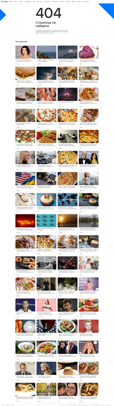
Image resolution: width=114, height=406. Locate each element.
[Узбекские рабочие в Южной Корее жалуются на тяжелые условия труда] (46, 266)
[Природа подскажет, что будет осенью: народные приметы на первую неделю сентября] (46, 97)
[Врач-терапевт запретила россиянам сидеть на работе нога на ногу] (46, 287)
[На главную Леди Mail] (5, 1)
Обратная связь (108, 405)
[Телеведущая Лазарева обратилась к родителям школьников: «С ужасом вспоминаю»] (89, 329)
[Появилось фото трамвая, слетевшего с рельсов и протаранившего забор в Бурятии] (46, 182)
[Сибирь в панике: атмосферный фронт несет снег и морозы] (67, 287)
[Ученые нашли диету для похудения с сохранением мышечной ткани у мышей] (25, 287)
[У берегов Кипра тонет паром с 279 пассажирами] (46, 55)
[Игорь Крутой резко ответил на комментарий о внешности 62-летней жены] (89, 161)
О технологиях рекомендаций (70, 405)
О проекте (62, 405)
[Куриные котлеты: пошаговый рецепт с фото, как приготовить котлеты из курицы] (46, 140)
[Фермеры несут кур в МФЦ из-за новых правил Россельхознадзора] (89, 76)
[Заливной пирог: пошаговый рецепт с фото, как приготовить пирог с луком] (25, 76)
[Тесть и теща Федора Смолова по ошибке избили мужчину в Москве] (67, 308)
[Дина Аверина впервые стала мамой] (25, 308)
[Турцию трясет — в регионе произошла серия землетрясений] (67, 203)
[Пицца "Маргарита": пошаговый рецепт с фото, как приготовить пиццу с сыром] (67, 119)
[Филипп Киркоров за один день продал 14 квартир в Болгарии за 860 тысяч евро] (89, 287)
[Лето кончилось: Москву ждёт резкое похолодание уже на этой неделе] (89, 224)
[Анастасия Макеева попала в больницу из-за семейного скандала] (25, 55)
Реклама (12, 405)
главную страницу (50, 33)
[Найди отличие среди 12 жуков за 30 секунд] (46, 224)
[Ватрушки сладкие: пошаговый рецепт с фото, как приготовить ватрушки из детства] (89, 371)
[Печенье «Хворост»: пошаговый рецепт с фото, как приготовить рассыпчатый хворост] (67, 182)
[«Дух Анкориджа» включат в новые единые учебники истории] (67, 350)
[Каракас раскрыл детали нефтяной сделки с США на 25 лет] (67, 224)
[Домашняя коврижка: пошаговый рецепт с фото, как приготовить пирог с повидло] (25, 393)
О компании (7, 405)
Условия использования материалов (97, 405)
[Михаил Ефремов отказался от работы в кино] (46, 329)
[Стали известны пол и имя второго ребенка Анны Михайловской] (46, 371)
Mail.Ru (2, 405)
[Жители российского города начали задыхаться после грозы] (46, 76)
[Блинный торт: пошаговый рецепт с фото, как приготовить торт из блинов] (89, 245)
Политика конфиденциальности (83, 405)
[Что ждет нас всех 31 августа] (67, 97)
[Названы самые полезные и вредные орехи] (25, 119)
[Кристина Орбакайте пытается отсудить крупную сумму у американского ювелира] (25, 161)
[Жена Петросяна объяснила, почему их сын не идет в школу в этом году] (67, 393)
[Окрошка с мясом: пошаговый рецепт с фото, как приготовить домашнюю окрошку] (25, 350)
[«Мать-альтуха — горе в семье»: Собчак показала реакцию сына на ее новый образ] (25, 371)
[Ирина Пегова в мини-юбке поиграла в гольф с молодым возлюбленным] (89, 350)
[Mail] (2, 1)
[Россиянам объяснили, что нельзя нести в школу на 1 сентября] (89, 266)
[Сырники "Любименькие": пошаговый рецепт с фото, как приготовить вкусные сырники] (89, 97)
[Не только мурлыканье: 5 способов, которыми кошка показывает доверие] (46, 308)
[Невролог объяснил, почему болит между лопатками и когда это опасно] (89, 182)
